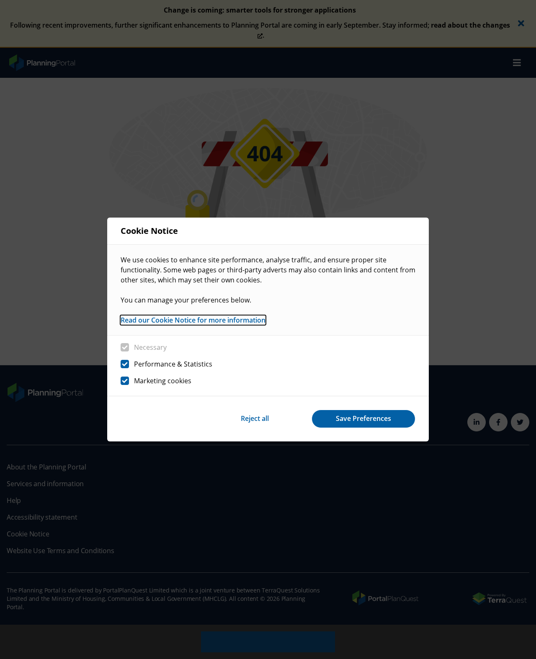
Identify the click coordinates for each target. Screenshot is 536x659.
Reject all (255, 418)
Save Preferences (363, 418)
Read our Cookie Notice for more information (193, 320)
